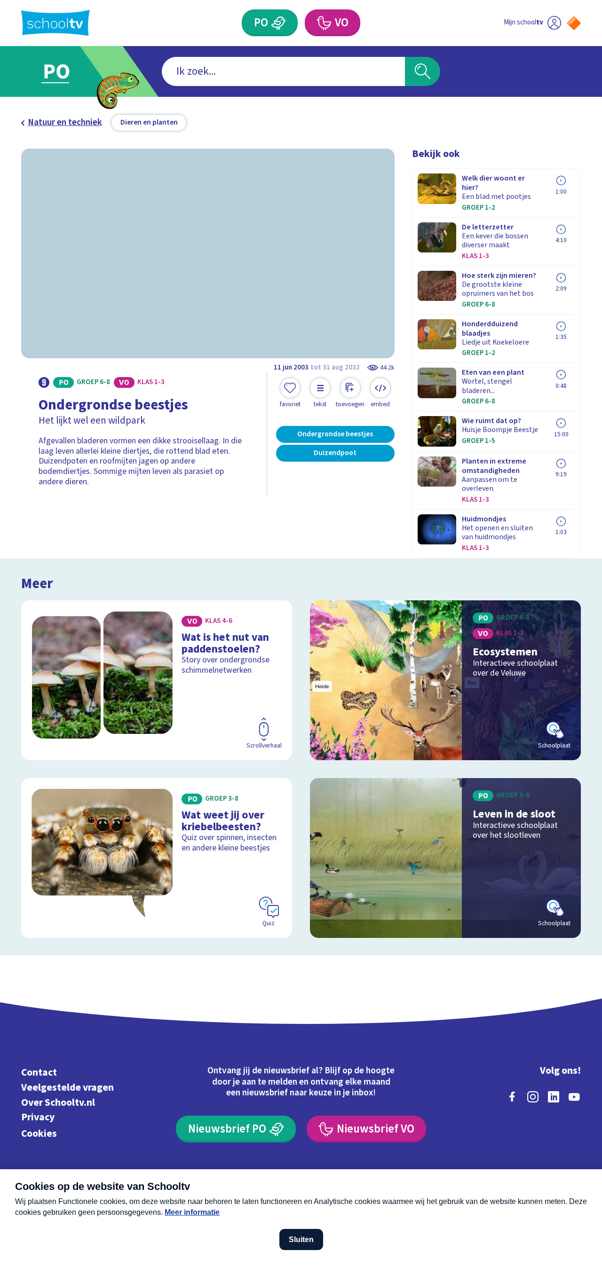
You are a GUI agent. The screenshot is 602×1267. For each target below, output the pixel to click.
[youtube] (574, 1096)
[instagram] (533, 1096)
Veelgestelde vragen (67, 1087)
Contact (39, 1072)
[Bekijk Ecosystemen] (445, 680)
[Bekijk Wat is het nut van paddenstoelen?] (157, 680)
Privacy (38, 1117)
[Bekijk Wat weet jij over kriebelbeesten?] (157, 858)
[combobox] (283, 72)
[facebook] (512, 1096)
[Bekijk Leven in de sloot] (445, 858)
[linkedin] (553, 1096)
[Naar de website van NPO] (574, 23)
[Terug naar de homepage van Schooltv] (55, 23)
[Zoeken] (422, 72)
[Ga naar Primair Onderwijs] (67, 71)
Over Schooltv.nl (58, 1102)
